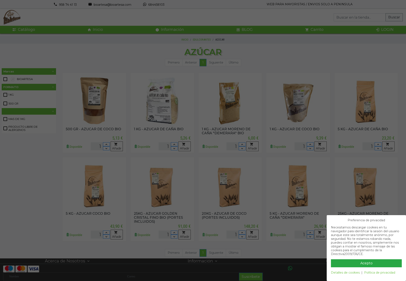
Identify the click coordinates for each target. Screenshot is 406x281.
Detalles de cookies (345, 272)
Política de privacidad (379, 272)
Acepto (366, 263)
